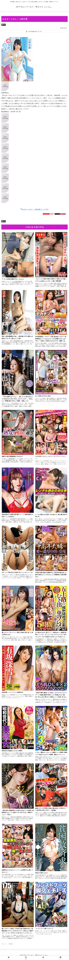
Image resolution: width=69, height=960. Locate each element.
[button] (63, 507)
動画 (4, 24)
